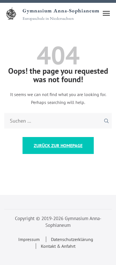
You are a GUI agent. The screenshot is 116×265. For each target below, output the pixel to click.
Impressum (29, 239)
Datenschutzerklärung (72, 239)
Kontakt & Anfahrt (58, 246)
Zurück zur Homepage (58, 145)
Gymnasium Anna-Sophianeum (61, 10)
